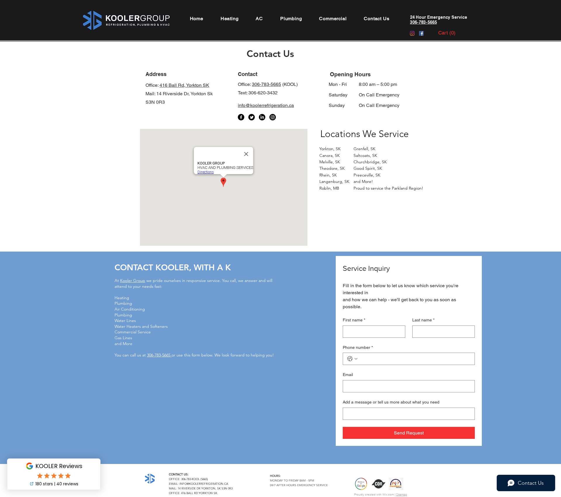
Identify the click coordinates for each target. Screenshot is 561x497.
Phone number (358, 347)
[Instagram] (412, 33)
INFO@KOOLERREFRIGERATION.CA (203, 484)
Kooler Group (132, 280)
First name (354, 320)
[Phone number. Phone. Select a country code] (352, 358)
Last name (423, 320)
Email (348, 374)
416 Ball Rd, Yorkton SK (184, 85)
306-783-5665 (266, 84)
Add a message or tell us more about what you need (391, 402)
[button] (229, 18)
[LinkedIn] (262, 117)
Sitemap (401, 494)
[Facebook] (421, 33)
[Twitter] (251, 117)
